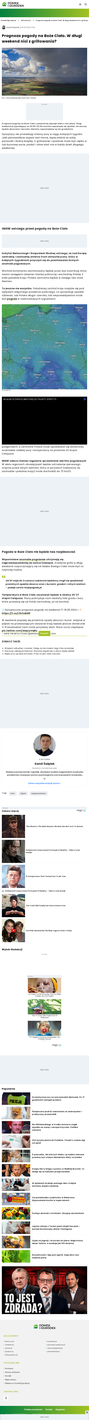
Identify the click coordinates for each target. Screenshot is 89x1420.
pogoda (12, 298)
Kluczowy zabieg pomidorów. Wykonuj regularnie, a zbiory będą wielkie (39, 651)
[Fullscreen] (84, 442)
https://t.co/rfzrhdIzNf (16, 613)
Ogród (23, 793)
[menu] (80, 4)
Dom (13, 793)
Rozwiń (45, 633)
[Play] (5, 442)
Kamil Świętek (12, 27)
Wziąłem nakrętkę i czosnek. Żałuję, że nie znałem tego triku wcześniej (39, 648)
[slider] (44, 439)
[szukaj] (85, 4)
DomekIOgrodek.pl (8, 20)
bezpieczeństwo (39, 793)
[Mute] (11, 442)
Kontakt (49, 1409)
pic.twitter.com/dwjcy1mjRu (19, 630)
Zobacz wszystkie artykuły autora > (44, 783)
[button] (87, 1412)
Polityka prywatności (33, 1409)
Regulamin (60, 1409)
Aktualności (26, 20)
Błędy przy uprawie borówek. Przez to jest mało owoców (32, 653)
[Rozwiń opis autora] (44, 778)
